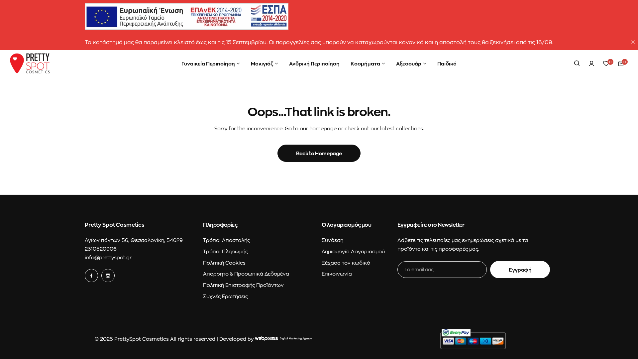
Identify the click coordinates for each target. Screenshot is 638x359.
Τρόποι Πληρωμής (225, 251)
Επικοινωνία (337, 273)
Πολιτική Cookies (224, 262)
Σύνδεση (332, 240)
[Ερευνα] (577, 63)
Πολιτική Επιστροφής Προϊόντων (243, 285)
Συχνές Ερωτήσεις (225, 296)
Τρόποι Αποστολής (226, 240)
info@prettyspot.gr (108, 257)
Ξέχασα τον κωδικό (346, 262)
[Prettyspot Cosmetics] (30, 63)
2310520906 (101, 248)
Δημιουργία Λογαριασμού (353, 251)
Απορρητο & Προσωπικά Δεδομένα (246, 273)
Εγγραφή (520, 269)
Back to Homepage (319, 153)
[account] (591, 63)
